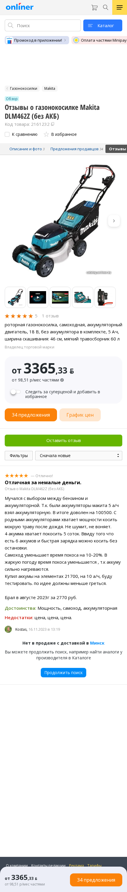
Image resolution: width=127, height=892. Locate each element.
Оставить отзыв (63, 440)
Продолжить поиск (63, 672)
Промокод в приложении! (38, 40)
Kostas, (21, 629)
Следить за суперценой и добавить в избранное (62, 394)
